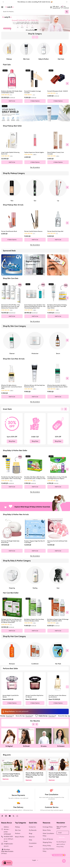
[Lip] (58, 188)
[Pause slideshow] (43, 29)
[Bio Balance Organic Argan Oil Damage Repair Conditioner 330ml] (58, 607)
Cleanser (12, 353)
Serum (58, 353)
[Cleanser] (12, 340)
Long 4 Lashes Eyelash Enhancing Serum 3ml (10, 153)
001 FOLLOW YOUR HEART (9, 236)
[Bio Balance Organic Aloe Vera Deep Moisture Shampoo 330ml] (35, 607)
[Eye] (35, 188)
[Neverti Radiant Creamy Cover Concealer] (58, 140)
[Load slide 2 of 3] (34, 30)
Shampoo (12, 664)
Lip (58, 200)
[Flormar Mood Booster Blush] (12, 219)
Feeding (35, 588)
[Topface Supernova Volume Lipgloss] (35, 140)
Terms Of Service (48, 839)
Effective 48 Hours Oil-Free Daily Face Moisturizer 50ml (34, 386)
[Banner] (9, 49)
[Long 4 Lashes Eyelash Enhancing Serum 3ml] (12, 140)
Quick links (33, 823)
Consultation (33, 843)
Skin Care (18, 830)
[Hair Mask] (58, 651)
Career (31, 846)
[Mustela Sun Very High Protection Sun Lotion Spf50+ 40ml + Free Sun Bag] (12, 464)
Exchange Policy (48, 827)
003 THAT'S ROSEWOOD (9, 241)
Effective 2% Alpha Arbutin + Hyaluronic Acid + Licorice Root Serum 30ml (11, 386)
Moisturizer (35, 353)
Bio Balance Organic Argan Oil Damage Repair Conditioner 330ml (57, 620)
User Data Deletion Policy (48, 850)
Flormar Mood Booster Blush (9, 231)
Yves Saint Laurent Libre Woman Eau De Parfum (57, 696)
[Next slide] (67, 2)
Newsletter (61, 823)
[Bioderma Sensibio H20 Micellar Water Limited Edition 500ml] (12, 79)
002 (31, 103)
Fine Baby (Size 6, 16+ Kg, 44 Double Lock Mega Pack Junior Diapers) (57, 477)
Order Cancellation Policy (48, 835)
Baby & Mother (19, 836)
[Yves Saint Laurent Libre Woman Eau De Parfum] (58, 683)
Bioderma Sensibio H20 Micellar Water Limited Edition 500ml (11, 91)
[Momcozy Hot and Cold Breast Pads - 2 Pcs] (58, 528)
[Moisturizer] (35, 340)
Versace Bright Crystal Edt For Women (11, 696)
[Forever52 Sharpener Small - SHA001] (58, 79)
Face (12, 200)
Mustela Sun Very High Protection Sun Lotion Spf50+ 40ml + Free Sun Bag (11, 477)
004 (41, 103)
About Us (32, 836)
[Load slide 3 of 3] (37, 30)
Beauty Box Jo (6, 823)
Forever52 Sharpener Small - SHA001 (57, 91)
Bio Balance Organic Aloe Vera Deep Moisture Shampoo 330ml (34, 620)
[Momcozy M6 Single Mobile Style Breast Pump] (12, 528)
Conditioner (34, 664)
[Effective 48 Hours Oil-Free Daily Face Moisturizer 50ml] (35, 373)
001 (26, 103)
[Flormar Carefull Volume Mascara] (35, 219)
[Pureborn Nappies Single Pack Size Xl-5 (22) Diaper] (35, 528)
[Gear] (58, 575)
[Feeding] (35, 575)
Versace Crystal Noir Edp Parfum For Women (34, 696)
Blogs (30, 833)
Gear (58, 588)
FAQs (30, 840)
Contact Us (32, 827)
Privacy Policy (47, 845)
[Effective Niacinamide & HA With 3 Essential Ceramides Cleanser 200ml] (58, 373)
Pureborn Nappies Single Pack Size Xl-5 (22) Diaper (34, 541)
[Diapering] (12, 575)
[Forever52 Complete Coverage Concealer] (35, 79)
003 (36, 103)
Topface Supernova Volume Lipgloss (34, 152)
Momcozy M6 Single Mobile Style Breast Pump (10, 541)
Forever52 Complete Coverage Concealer (32, 91)
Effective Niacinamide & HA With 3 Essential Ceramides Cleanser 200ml (57, 386)
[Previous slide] (3, 2)
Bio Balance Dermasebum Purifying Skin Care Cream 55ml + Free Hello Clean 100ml (57, 306)
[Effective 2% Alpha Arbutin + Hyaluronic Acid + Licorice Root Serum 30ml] (12, 373)
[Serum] (58, 340)
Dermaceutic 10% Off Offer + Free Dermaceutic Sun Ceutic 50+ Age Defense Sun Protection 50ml (10, 306)
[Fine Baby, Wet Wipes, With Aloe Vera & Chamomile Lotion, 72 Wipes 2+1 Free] (35, 464)
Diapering (12, 588)
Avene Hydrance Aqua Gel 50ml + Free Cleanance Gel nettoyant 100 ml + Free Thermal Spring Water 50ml (34, 306)
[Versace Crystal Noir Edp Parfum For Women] (35, 683)
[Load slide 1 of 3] (30, 30)
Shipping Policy (47, 842)
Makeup (17, 827)
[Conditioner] (35, 651)
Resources (46, 823)
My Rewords (32, 830)
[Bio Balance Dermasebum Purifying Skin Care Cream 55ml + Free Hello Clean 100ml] (58, 292)
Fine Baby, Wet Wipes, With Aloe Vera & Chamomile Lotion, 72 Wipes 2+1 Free (34, 477)
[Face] (12, 188)
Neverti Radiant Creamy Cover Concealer (55, 153)
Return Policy (47, 830)
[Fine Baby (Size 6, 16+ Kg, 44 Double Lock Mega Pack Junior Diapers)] (58, 464)
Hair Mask (58, 664)
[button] (3, 7)
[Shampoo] (12, 651)
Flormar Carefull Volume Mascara (33, 231)
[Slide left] (33, 37)
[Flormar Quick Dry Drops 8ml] (58, 219)
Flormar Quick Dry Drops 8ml (55, 231)
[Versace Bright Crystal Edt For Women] (12, 683)
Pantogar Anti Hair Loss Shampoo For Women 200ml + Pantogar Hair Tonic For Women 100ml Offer (11, 621)
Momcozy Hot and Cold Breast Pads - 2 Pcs (57, 541)
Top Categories (20, 823)
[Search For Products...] (67, 12)
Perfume (17, 833)
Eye (35, 200)
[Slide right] (36, 37)
